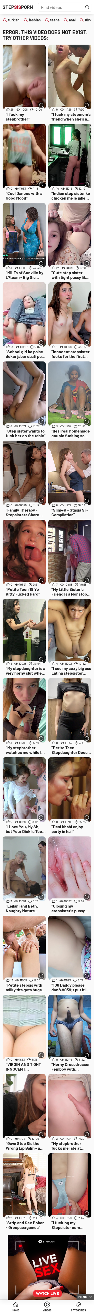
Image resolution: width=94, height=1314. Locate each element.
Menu (82, 1297)
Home (16, 1310)
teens (55, 20)
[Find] (87, 7)
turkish (14, 20)
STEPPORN (18, 7)
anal (72, 20)
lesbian (35, 20)
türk (88, 20)
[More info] (41, 105)
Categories (78, 1310)
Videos (47, 1310)
